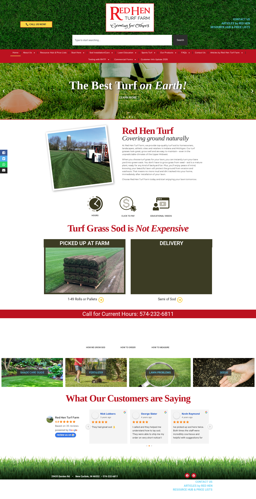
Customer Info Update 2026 (154, 59)
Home (15, 53)
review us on (64, 434)
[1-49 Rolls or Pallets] (101, 300)
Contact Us (200, 53)
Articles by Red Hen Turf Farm (225, 53)
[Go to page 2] (151, 446)
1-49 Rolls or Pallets (82, 299)
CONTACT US (241, 19)
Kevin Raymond (191, 413)
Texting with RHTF (97, 59)
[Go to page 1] (149, 445)
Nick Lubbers (108, 413)
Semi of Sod (167, 299)
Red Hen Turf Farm (67, 417)
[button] (3, 91)
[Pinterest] (193, 475)
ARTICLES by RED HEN (235, 23)
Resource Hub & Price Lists (53, 53)
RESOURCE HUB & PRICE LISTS (230, 27)
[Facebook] (187, 475)
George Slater (149, 413)
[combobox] (122, 40)
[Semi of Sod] (180, 300)
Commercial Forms (123, 59)
